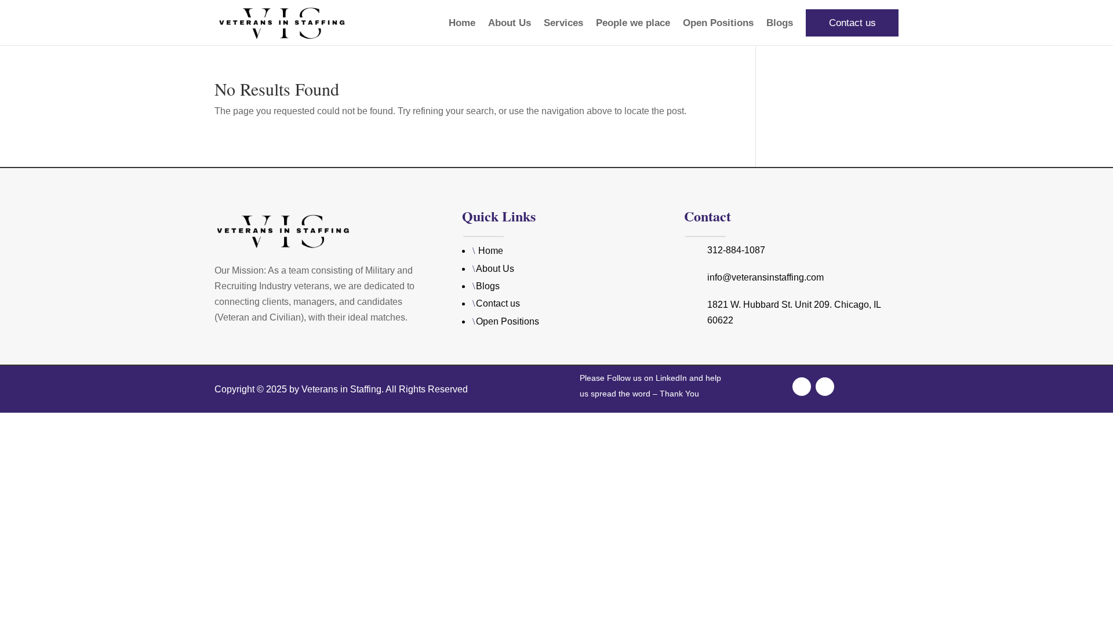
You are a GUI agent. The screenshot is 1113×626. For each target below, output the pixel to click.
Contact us (852, 22)
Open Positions (718, 23)
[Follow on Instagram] (825, 386)
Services (563, 23)
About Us (509, 23)
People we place (633, 23)
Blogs (779, 23)
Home (462, 23)
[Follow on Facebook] (801, 386)
